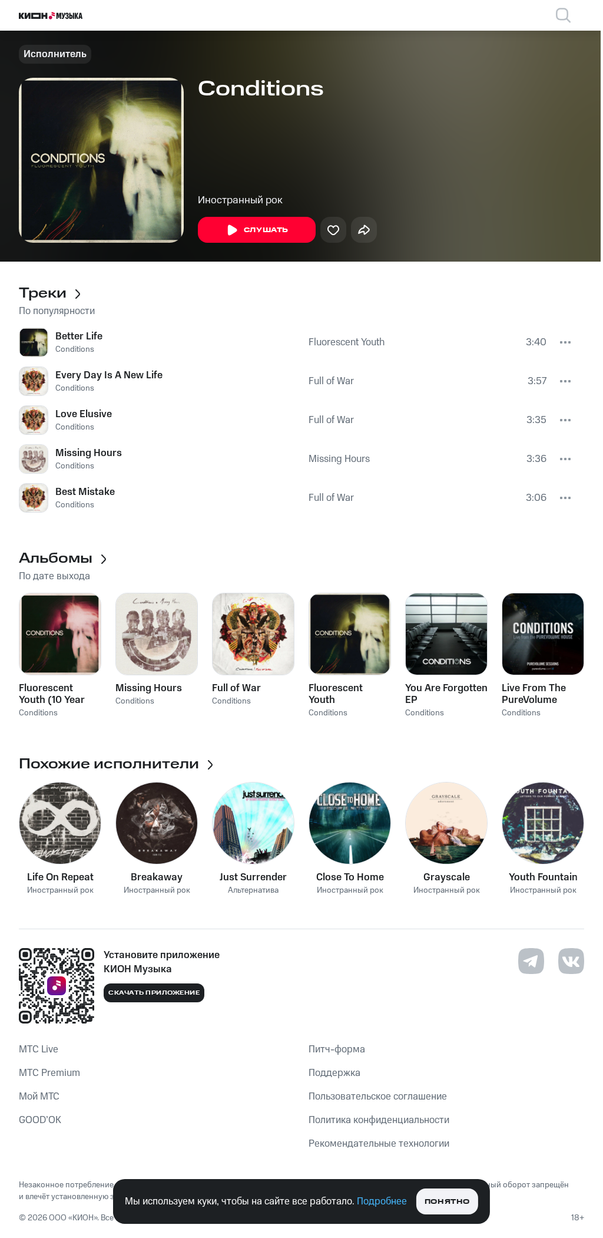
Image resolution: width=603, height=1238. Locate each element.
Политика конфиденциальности (379, 1120)
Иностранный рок (240, 200)
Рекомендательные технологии (379, 1144)
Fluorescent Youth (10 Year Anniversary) (52, 694)
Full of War (331, 381)
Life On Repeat (60, 877)
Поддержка (334, 1073)
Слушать (266, 230)
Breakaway (157, 877)
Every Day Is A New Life (109, 375)
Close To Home (350, 877)
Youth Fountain (543, 877)
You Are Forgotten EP (446, 694)
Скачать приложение (154, 993)
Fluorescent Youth (347, 342)
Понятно (447, 1202)
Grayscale (446, 877)
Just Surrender (253, 877)
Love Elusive (83, 414)
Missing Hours (88, 453)
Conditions (74, 349)
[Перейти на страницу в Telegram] (531, 961)
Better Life (78, 336)
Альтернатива (253, 891)
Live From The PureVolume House (534, 694)
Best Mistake (85, 492)
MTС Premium (49, 1073)
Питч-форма (337, 1049)
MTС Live (38, 1049)
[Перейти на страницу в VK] (571, 961)
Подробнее (382, 1201)
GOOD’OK (40, 1120)
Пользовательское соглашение (378, 1097)
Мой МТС (39, 1097)
